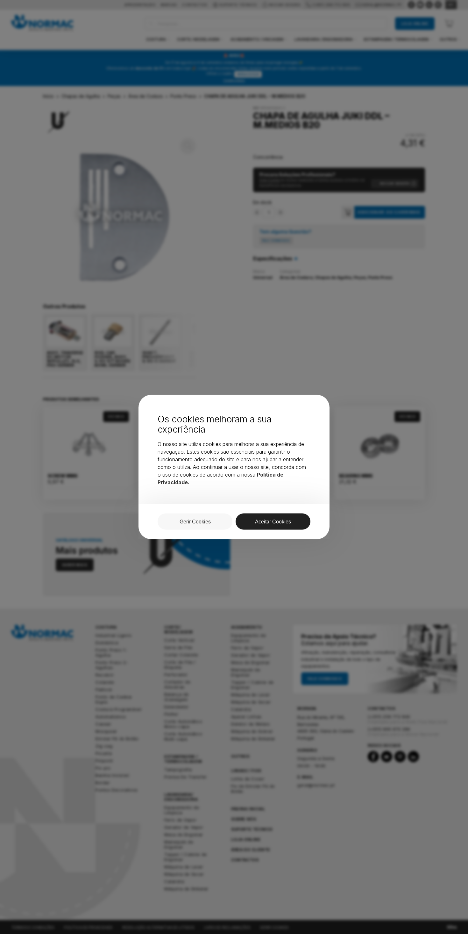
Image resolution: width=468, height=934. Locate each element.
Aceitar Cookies (273, 521)
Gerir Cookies (195, 521)
